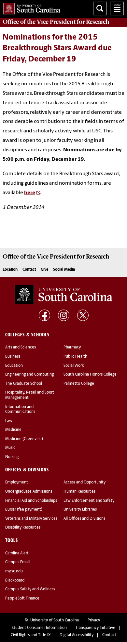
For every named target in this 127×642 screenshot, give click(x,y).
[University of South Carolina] (63, 294)
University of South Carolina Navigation (117, 8)
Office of (56, 21)
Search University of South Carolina (100, 8)
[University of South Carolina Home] (30, 7)
